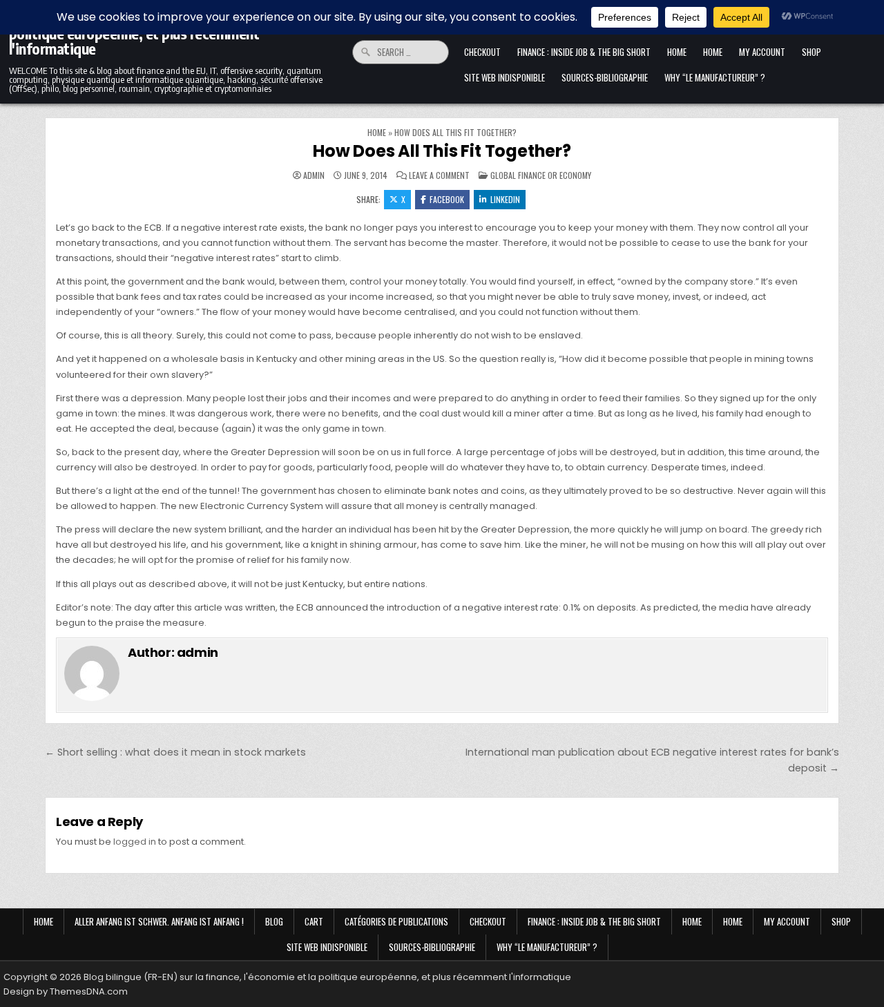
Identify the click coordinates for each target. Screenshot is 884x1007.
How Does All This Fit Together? (442, 151)
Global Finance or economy (540, 175)
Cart (314, 921)
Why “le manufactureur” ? (714, 77)
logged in (134, 841)
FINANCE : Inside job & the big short (584, 52)
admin (314, 175)
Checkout (482, 52)
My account (762, 52)
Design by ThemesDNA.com (65, 991)
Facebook (447, 199)
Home (676, 52)
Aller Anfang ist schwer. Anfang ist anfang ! (159, 921)
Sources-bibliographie (604, 77)
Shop (811, 52)
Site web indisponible (504, 77)
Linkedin (505, 199)
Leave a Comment (439, 175)
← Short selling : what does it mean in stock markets (175, 752)
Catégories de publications (396, 921)
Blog (274, 921)
